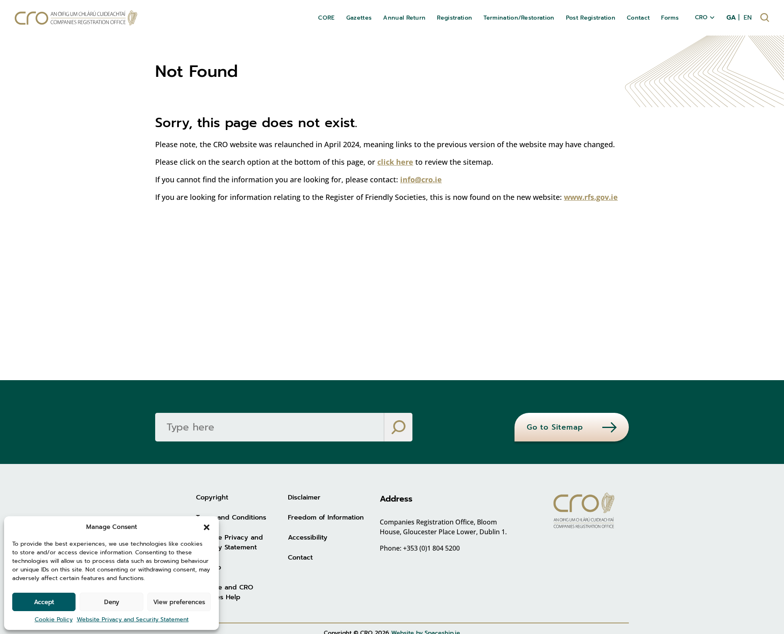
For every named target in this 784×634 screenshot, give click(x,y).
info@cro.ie (421, 179)
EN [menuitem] (748, 17)
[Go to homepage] (76, 17)
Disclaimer (304, 497)
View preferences (179, 602)
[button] (207, 527)
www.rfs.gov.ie (591, 197)
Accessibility (307, 537)
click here (395, 162)
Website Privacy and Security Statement (133, 619)
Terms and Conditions (231, 517)
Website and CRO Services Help (224, 592)
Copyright (212, 497)
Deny (111, 602)
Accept (44, 602)
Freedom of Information (326, 517)
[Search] (398, 427)
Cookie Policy (54, 619)
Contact (300, 557)
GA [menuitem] (731, 17)
